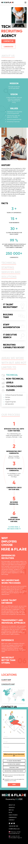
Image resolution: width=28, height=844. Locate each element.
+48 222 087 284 (13, 826)
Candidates (8, 47)
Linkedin (9, 823)
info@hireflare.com (14, 829)
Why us (11, 810)
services (12, 807)
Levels (9, 383)
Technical (12, 375)
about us (12, 805)
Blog (10, 812)
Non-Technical (15, 379)
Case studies (13, 815)
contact (11, 820)
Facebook (14, 823)
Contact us (8, 41)
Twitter (12, 823)
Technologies (14, 386)
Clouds (10, 390)
